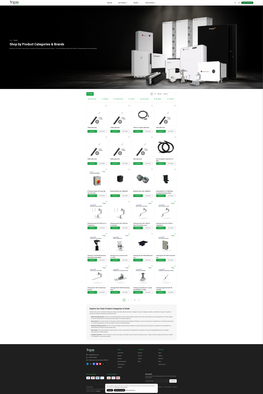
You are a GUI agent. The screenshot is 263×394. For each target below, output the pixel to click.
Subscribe (173, 380)
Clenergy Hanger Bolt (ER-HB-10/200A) (164, 288)
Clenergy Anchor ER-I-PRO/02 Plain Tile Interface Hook (141, 224)
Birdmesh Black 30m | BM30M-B (119, 191)
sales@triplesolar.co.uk (93, 354)
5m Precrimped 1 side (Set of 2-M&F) (165, 160)
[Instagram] (97, 364)
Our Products (122, 2)
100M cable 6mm (115, 127)
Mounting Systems (122, 361)
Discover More (150, 2)
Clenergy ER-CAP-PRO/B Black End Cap (142, 256)
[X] (90, 364)
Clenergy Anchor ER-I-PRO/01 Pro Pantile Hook (96, 224)
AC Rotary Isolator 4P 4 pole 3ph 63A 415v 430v (96, 192)
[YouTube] (100, 364)
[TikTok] (103, 364)
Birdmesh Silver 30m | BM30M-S (142, 191)
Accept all (110, 390)
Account (160, 349)
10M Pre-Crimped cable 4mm (141, 127)
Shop (119, 349)
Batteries (120, 355)
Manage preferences (130, 390)
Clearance (120, 367)
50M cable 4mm (137, 159)
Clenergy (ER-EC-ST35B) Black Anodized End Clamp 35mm (164, 192)
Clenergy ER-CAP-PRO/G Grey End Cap (165, 256)
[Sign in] (239, 3)
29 (134, 300)
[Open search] (235, 3)
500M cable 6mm (115, 159)
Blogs (139, 361)
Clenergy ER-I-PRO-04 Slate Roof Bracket (96, 288)
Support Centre (161, 364)
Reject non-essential (119, 390)
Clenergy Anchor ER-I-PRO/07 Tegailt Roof (164, 224)
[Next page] (139, 300)
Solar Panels (120, 352)
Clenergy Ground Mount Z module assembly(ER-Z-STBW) (142, 288)
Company (140, 349)
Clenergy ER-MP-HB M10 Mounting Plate (120, 288)
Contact (140, 355)
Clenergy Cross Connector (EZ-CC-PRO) (119, 256)
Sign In (159, 352)
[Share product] (106, 106)
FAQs (159, 361)
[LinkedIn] (87, 364)
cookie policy (117, 387)
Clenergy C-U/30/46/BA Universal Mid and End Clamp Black (96, 256)
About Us (140, 352)
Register (160, 355)
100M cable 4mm (92, 127)
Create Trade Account (247, 2)
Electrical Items (121, 364)
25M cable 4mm (160, 127)
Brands (136, 2)
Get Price (93, 131)
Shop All (109, 2)
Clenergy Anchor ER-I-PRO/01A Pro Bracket (119, 224)
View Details (102, 131)
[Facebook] (94, 364)
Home (11, 40)
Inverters (120, 358)
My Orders (160, 358)
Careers (140, 358)
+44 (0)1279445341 (92, 357)
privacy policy (124, 387)
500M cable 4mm (92, 159)
